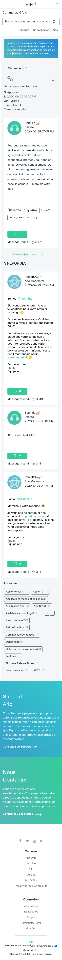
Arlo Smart (40, 606)
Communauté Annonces (20, 635)
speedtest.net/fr (17, 357)
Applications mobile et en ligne (24, 599)
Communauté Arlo (14, 12)
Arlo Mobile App (15, 606)
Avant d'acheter (15, 620)
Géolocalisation (15, 670)
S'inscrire (24, 30)
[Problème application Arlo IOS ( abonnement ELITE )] (43, 254)
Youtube (35, 841)
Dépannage (12, 642)
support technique (34, 516)
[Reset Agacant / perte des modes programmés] (48, 254)
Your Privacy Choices (41, 946)
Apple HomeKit (14, 592)
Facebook (20, 841)
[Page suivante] (52, 613)
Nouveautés (31, 912)
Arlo (31, 869)
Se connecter (41, 30)
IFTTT (37, 670)
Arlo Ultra (31, 858)
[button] (52, 123)
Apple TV (46, 210)
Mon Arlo (31, 928)
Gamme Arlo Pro (18, 68)
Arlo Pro (31, 863)
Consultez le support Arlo (20, 746)
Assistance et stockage (19, 613)
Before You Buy (15, 627)
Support (31, 917)
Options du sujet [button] (53, 81)
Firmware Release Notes (20, 663)
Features (11, 656)
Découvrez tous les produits (31, 886)
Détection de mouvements (21, 649)
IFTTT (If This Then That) (23, 217)
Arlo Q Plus (31, 880)
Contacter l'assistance (18, 814)
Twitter (27, 841)
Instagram (42, 841)
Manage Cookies (31, 950)
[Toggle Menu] (57, 4)
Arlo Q (31, 875)
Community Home (31, 923)
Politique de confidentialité (18, 945)
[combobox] (31, 21)
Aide (55, 30)
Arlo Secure (31, 906)
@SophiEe (25, 298)
